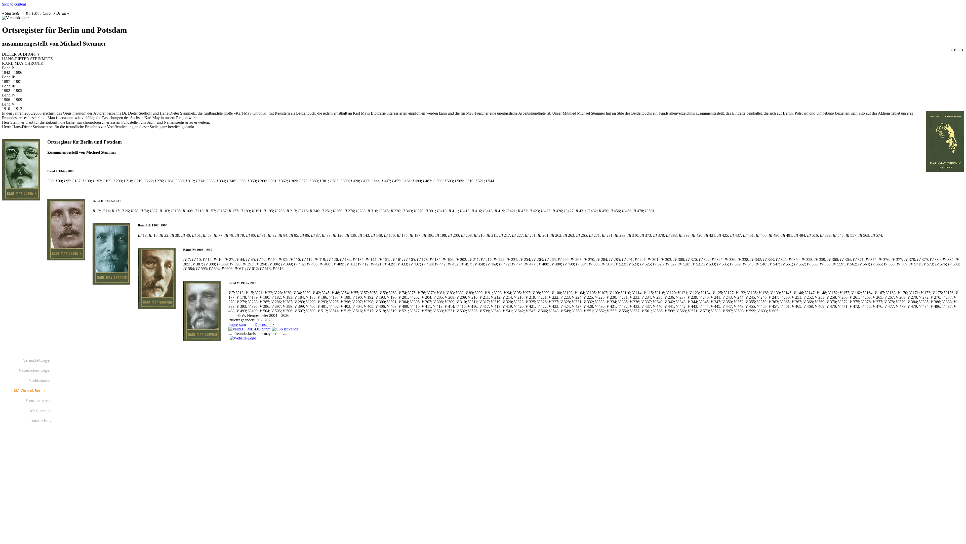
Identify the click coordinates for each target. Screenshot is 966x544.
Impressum (237, 324)
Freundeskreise (39, 400)
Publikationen (40, 380)
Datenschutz (264, 324)
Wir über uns (40, 410)
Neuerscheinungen (35, 370)
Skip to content (14, 4)
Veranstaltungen (37, 360)
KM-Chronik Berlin (29, 390)
